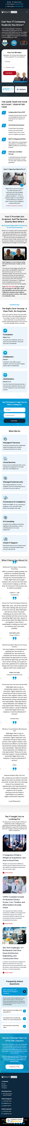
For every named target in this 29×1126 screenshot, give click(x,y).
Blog (10, 2)
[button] (26, 12)
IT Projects (4, 1088)
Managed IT (4, 1086)
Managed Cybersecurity (13, 482)
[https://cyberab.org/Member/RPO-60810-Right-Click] (5, 43)
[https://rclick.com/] (9, 12)
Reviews (4, 1084)
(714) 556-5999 (7, 1101)
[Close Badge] (22, 1118)
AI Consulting (8, 521)
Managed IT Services (11, 443)
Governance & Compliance (14, 502)
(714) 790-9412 (10, 286)
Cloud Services (9, 462)
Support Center (17, 2)
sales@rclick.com (7, 1113)
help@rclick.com (7, 1103)
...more (14, 873)
